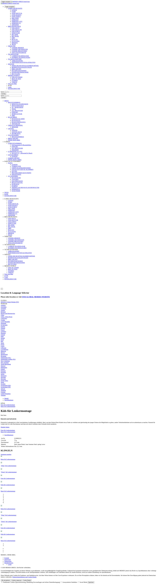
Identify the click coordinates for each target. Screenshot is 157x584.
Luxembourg (4, 349)
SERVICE (11, 64)
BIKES (6, 101)
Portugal (3, 371)
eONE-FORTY (16, 16)
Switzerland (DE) (6, 385)
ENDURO (15, 112)
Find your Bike (12, 83)
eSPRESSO (15, 20)
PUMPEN (15, 186)
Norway (3, 366)
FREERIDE (15, 150)
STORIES (15, 80)
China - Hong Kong (6, 317)
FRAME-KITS (16, 133)
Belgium (3, 312)
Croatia (3, 320)
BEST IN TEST (16, 79)
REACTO (15, 39)
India (2, 336)
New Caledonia (5, 361)
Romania (3, 372)
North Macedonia (6, 364)
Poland (3, 369)
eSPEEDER (15, 25)
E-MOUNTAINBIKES (15, 143)
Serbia (2, 374)
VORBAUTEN (16, 166)
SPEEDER (15, 127)
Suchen (3, 93)
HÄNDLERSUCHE (14, 88)
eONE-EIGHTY (16, 15)
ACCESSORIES (13, 176)
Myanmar (3, 356)
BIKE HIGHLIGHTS (14, 26)
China (2, 315)
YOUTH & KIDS (13, 135)
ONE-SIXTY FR (17, 29)
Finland (3, 328)
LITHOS (14, 10)
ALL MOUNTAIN (17, 110)
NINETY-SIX (16, 33)
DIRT (13, 38)
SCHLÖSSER (16, 191)
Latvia (2, 346)
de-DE (6, 276)
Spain (2, 382)
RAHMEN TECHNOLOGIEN (21, 57)
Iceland (3, 335)
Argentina (3, 307)
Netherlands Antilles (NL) (8, 359)
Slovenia (3, 379)
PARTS (10, 163)
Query (2, 92)
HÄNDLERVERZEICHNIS (20, 72)
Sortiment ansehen (6, 454)
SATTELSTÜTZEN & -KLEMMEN (22, 169)
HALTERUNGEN (17, 181)
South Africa (4, 380)
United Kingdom (5, 393)
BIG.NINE (15, 34)
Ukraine (3, 392)
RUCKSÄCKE (16, 178)
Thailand (3, 390)
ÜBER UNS (11, 46)
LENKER (15, 164)
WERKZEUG (16, 189)
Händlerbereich (8, 563)
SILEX (14, 44)
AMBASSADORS (17, 61)
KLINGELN (15, 184)
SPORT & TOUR (17, 114)
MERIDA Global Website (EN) (10, 302)
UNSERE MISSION (18, 47)
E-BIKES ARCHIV (14, 158)
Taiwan (3, 389)
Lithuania (3, 348)
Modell (6, 398)
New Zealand (5, 362)
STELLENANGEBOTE (19, 52)
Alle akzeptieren (5, 580)
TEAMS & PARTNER (14, 59)
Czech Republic (5, 321)
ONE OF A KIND (17, 77)
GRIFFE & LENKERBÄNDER (21, 168)
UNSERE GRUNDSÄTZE (20, 49)
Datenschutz (7, 561)
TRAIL (14, 109)
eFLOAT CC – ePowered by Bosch (22, 153)
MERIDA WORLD (14, 75)
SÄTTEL (14, 171)
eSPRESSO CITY (17, 21)
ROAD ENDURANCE (19, 122)
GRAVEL (11, 128)
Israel (2, 339)
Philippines (4, 367)
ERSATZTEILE (16, 174)
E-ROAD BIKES (13, 155)
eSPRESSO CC (16, 23)
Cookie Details (27, 580)
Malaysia (3, 351)
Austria (3, 310)
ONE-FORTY (16, 31)
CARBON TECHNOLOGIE (20, 56)
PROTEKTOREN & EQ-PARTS (21, 173)
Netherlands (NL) (6, 357)
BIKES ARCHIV (13, 138)
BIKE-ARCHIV (16, 69)
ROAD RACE (16, 120)
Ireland (3, 338)
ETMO (14, 11)
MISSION (15, 43)
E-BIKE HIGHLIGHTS (15, 8)
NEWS (6, 192)
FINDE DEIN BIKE (14, 140)
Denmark (3, 323)
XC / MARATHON (17, 107)
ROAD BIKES (12, 117)
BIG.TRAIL (15, 36)
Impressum (7, 559)
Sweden (3, 384)
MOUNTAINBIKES (14, 102)
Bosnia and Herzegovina (8, 313)
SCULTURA (15, 41)
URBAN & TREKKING (15, 125)
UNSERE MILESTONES (19, 51)
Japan (2, 343)
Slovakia (3, 377)
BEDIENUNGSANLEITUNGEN (22, 67)
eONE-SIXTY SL (17, 13)
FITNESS (14, 156)
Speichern (91, 582)
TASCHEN (15, 179)
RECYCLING (16, 74)
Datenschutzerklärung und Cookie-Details (24, 577)
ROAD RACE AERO (18, 119)
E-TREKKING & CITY (15, 151)
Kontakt (6, 558)
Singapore (4, 375)
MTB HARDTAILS (18, 105)
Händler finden (5, 427)
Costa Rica (4, 318)
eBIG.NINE (15, 18)
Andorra (3, 305)
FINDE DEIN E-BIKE (14, 160)
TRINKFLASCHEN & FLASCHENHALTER (25, 187)
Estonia (3, 326)
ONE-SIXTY (16, 28)
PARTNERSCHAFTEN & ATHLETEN (23, 62)
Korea (2, 344)
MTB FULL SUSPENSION (20, 104)
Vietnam (3, 395)
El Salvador (4, 325)
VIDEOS (14, 82)
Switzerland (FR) (6, 387)
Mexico (3, 353)
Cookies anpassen (16, 580)
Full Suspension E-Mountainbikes (21, 145)
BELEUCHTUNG (17, 182)
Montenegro (4, 354)
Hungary (3, 333)
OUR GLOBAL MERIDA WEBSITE (36, 297)
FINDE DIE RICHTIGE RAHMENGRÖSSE (25, 65)
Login (9, 87)
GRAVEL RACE (17, 132)
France (3, 330)
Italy (2, 341)
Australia (3, 308)
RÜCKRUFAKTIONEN (19, 70)
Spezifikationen (8, 400)
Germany (3, 331)
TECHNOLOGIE (13, 54)
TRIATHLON (16, 123)
